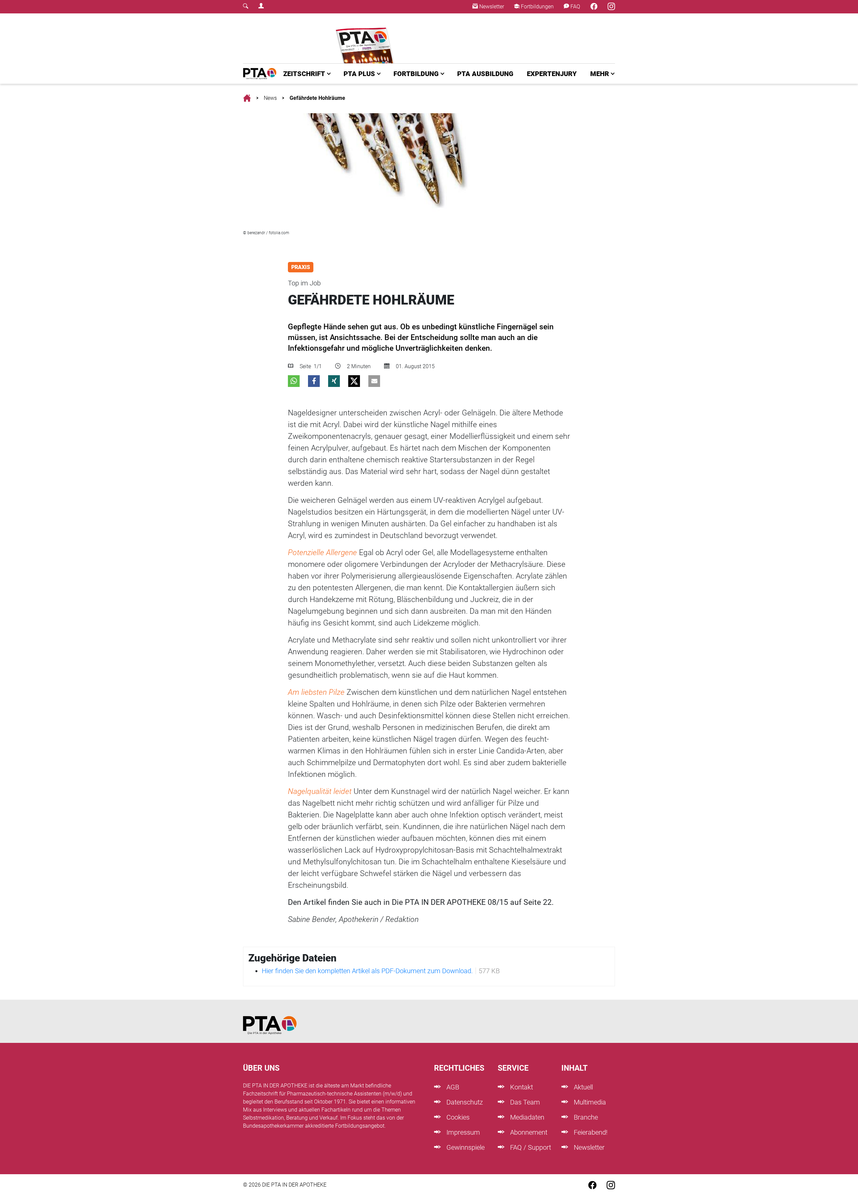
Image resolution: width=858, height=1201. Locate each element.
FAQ (574, 6)
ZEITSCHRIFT (304, 74)
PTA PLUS (359, 74)
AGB (452, 1087)
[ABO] (366, 38)
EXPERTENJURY (552, 74)
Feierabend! (590, 1132)
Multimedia (589, 1102)
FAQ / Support (529, 1147)
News (270, 98)
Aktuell (582, 1087)
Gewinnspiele (465, 1147)
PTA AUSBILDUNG (485, 74)
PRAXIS (300, 267)
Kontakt (520, 1087)
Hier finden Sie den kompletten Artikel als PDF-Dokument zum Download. (367, 971)
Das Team (524, 1102)
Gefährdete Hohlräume (317, 98)
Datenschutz (464, 1102)
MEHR (599, 74)
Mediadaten (526, 1117)
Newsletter (491, 6)
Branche (585, 1117)
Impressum (462, 1132)
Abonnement (527, 1132)
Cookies (457, 1117)
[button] (294, 381)
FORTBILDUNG (416, 74)
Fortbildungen (536, 6)
